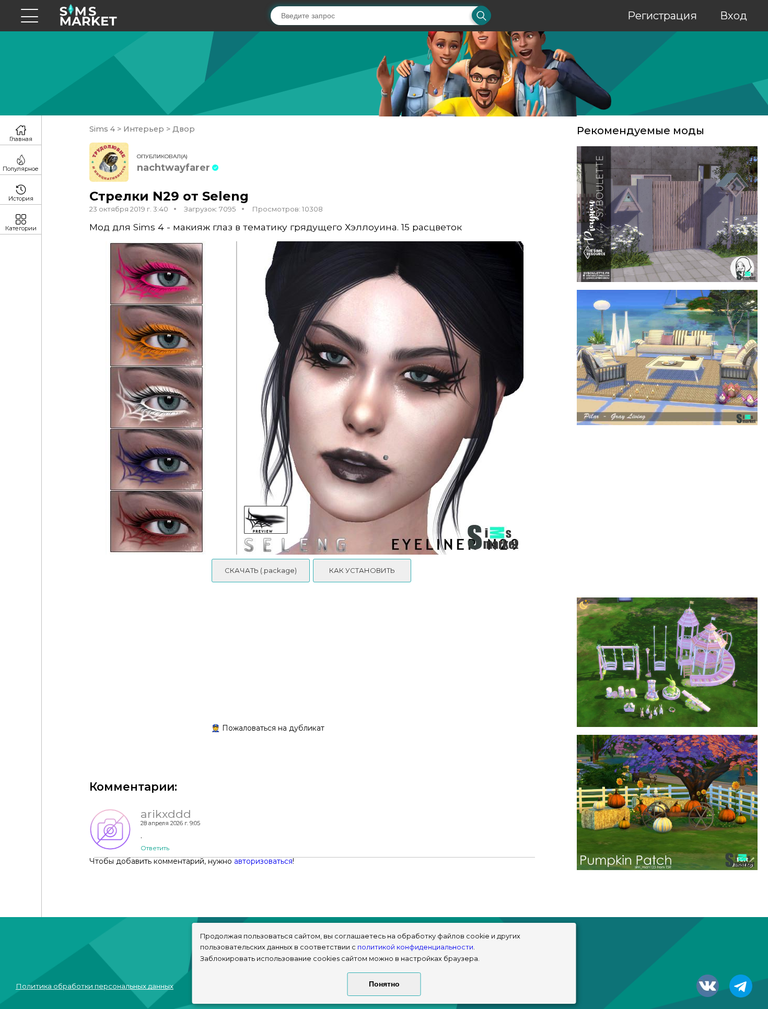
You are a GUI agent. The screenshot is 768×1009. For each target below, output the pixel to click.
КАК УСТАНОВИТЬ (362, 570)
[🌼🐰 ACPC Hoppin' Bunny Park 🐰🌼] (667, 661)
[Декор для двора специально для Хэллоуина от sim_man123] (667, 803)
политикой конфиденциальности (415, 947)
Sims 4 (103, 129)
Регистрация (662, 15)
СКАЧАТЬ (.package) (261, 570)
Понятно (384, 984)
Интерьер (143, 129)
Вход (733, 15)
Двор (182, 129)
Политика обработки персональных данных (94, 986)
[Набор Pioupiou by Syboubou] (667, 214)
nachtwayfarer (173, 167)
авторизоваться (263, 861)
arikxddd (166, 813)
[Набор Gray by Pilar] (667, 358)
